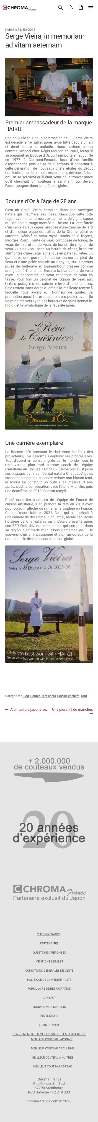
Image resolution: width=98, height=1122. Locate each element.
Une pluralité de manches (72, 711)
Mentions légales (49, 961)
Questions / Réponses (49, 952)
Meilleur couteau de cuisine (52, 1048)
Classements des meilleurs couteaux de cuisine (49, 1034)
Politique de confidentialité (49, 979)
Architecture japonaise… (29, 709)
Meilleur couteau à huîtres (52, 1057)
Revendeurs (49, 1015)
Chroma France (48, 934)
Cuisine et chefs (68, 696)
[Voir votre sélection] (81, 7)
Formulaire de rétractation (49, 988)
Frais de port (49, 1025)
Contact (49, 997)
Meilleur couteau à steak (52, 1066)
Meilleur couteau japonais (51, 1039)
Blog (26, 696)
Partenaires (49, 943)
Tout (84, 696)
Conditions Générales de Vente (49, 970)
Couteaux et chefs (43, 696)
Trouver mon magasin (49, 1007)
